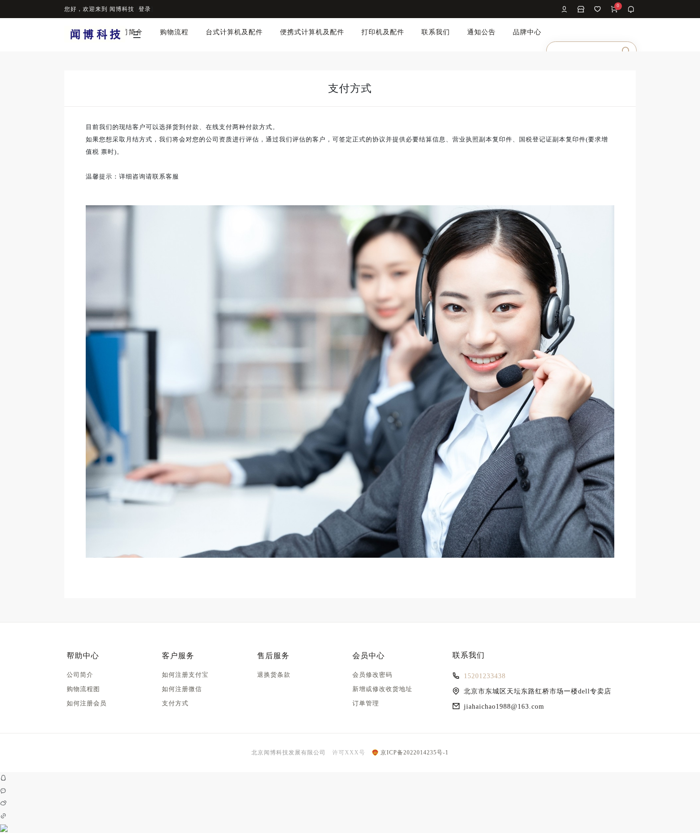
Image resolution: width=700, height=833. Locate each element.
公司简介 (80, 674)
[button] (137, 37)
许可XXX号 (348, 752)
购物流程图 (83, 688)
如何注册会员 (87, 703)
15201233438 (485, 676)
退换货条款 (273, 674)
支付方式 (175, 703)
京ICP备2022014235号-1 (414, 752)
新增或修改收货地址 (382, 688)
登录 (145, 9)
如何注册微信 (182, 688)
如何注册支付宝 (185, 674)
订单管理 (365, 703)
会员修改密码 (372, 674)
